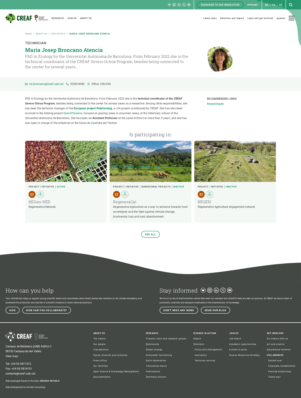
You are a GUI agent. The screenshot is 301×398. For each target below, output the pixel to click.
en (266, 5)
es (280, 5)
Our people (58, 34)
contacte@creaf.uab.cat (21, 373)
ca (273, 5)
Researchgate (215, 103)
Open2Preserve (72, 113)
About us (41, 34)
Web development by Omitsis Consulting (25, 387)
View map (12, 356)
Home (28, 34)
